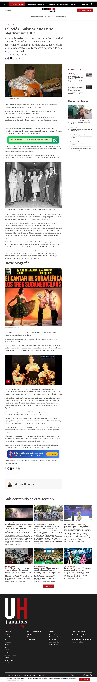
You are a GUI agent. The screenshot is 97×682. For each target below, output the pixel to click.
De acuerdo (84, 679)
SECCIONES (41, 4)
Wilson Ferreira (80, 81)
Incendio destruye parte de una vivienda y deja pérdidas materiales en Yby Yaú (81, 136)
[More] (45, 4)
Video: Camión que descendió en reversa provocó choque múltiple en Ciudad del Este (76, 76)
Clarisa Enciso (21, 544)
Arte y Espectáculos (10, 25)
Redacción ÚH (81, 93)
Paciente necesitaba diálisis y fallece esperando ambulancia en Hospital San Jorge (81, 122)
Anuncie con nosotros (34, 631)
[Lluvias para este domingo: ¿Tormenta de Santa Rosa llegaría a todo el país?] (89, 87)
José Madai (80, 578)
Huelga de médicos (37, 16)
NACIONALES (32, 4)
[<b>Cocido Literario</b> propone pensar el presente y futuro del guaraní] (19, 556)
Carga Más (48, 586)
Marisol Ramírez (24, 484)
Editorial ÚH (49, 16)
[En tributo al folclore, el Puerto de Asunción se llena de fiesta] (78, 556)
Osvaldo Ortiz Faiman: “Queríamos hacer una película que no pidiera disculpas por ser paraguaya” (18, 526)
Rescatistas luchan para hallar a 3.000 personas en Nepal (81, 149)
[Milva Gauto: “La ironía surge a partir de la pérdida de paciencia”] (78, 513)
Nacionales (71, 73)
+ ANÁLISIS (51, 4)
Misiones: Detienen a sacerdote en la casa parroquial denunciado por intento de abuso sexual (81, 129)
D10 (57, 4)
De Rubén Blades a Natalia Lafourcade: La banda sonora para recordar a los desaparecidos (47, 526)
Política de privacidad (16, 680)
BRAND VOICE (85, 4)
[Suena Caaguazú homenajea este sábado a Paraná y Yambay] (48, 556)
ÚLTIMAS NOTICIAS (17, 4)
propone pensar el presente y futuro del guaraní (18, 569)
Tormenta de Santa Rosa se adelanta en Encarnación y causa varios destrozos (80, 143)
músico (8, 474)
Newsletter (52, 454)
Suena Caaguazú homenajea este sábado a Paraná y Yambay (47, 569)
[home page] (48, 10)
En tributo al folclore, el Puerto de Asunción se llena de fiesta (77, 569)
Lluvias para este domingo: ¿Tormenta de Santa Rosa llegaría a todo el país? (75, 89)
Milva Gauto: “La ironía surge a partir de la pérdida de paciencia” (77, 526)
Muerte (15, 474)
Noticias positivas (60, 16)
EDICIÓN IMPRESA (85, 10)
